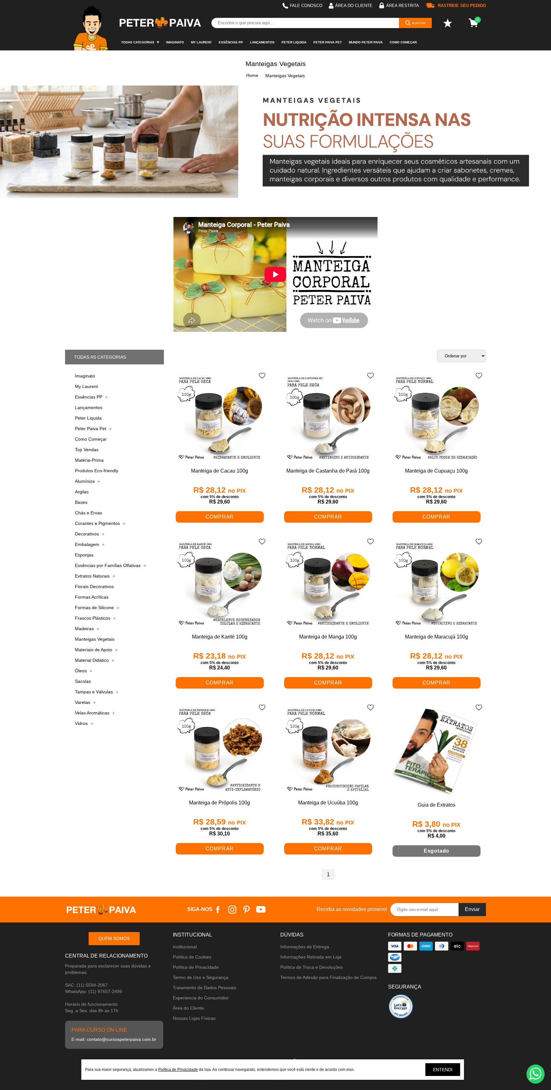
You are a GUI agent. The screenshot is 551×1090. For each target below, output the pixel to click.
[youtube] (261, 909)
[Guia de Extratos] (437, 751)
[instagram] (232, 909)
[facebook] (218, 909)
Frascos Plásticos (93, 618)
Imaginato (175, 42)
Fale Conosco (306, 5)
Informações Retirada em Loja (311, 956)
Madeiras (85, 628)
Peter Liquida (294, 42)
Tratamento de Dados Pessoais (204, 987)
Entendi (442, 1069)
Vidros (82, 723)
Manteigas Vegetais (94, 639)
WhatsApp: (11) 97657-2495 (93, 991)
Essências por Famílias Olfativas (108, 565)
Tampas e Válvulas (94, 691)
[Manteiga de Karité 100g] (220, 584)
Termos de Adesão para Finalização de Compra (328, 977)
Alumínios (85, 481)
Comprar (220, 516)
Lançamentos (262, 42)
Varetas (83, 702)
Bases (81, 502)
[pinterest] (246, 909)
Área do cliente (353, 5)
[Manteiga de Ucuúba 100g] (328, 750)
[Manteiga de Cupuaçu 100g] (437, 418)
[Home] (91, 25)
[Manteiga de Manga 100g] (328, 584)
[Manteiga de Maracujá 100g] (437, 584)
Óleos (81, 670)
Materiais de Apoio (94, 649)
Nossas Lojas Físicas (194, 1018)
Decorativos (87, 533)
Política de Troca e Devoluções (311, 967)
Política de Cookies (192, 956)
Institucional (185, 946)
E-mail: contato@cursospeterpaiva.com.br (113, 1039)
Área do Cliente (188, 1008)
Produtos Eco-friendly (96, 470)
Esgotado (436, 851)
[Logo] (160, 23)
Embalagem (87, 544)
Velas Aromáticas (93, 712)
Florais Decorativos (94, 586)
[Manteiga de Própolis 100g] (220, 750)
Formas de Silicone (95, 607)
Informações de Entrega (304, 946)
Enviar (472, 909)
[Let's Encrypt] (401, 1008)
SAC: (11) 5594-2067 (86, 985)
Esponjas (84, 554)
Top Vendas (87, 449)
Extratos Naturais (93, 576)
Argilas (82, 491)
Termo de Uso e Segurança (200, 977)
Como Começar (403, 42)
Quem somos (114, 938)
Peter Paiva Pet (327, 42)
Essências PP (231, 42)
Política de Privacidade (196, 967)
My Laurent (201, 42)
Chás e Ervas (88, 512)
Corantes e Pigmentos (98, 523)
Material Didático (92, 660)
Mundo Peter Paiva (366, 42)
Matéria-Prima (89, 460)
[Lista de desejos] (447, 23)
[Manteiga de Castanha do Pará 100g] (328, 418)
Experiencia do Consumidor (201, 997)
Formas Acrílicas (91, 597)
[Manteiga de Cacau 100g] (220, 418)
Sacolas (83, 681)
